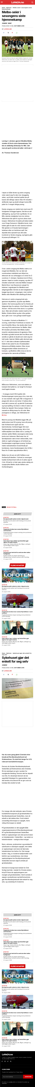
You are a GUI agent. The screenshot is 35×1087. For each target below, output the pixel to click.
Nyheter (9, 7)
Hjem (3, 7)
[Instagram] (5, 1061)
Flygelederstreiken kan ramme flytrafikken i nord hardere (16, 529)
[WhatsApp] (16, 33)
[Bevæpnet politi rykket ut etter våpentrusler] (17, 576)
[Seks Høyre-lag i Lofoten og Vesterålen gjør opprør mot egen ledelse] (17, 628)
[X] (8, 33)
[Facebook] (4, 33)
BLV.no (4, 415)
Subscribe (28, 1076)
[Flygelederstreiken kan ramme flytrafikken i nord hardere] (17, 601)
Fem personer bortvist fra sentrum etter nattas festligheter (16, 553)
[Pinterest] (12, 33)
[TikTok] (8, 1061)
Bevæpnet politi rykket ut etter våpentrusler (16, 519)
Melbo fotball (12, 507)
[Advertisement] (17, 83)
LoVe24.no (8, 29)
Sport (9, 23)
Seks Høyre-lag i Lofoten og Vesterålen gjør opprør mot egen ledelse (15, 541)
